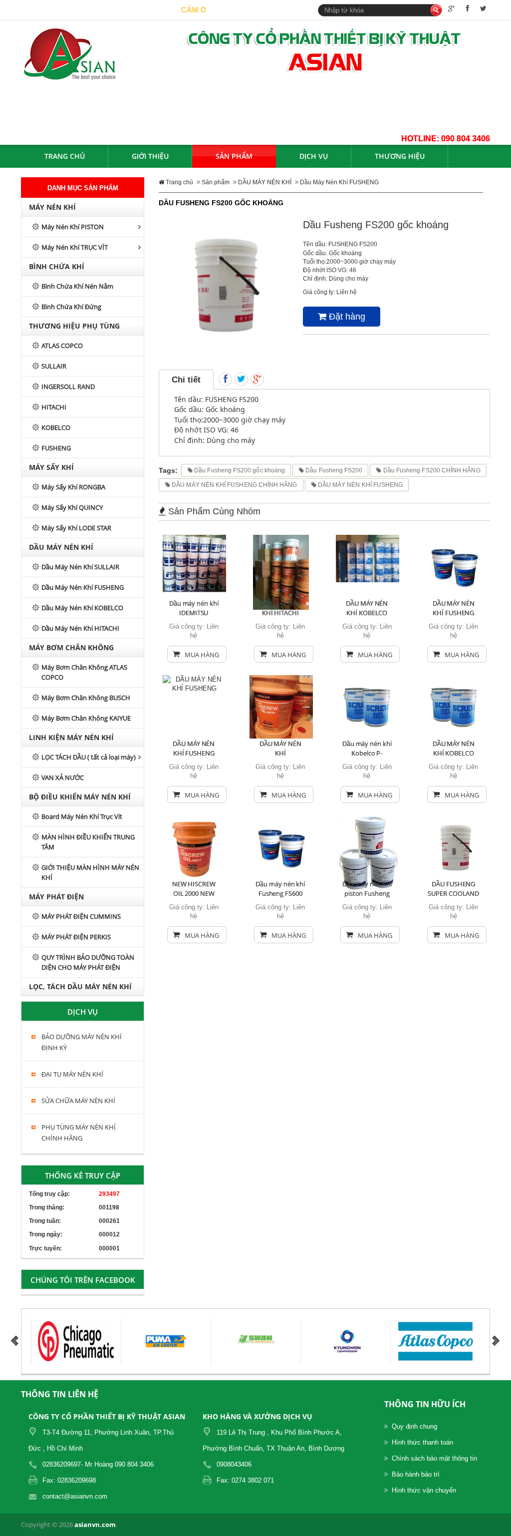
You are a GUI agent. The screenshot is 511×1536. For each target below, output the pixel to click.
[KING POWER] (284, 1340)
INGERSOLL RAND (68, 386)
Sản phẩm (216, 182)
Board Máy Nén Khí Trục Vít (81, 816)
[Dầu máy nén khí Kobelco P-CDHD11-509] (368, 706)
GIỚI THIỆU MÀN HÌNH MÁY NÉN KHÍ (90, 872)
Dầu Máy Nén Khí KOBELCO (82, 607)
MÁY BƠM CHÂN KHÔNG (71, 647)
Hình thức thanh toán (422, 1442)
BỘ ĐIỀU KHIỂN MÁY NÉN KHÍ (80, 796)
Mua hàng (202, 654)
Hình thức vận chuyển (424, 1490)
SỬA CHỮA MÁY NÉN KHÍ (78, 1100)
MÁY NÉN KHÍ (52, 207)
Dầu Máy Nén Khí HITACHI (80, 628)
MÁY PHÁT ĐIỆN (56, 896)
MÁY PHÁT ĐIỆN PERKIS (76, 936)
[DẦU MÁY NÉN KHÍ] (281, 706)
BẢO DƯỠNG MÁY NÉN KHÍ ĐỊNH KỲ (81, 1042)
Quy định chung (414, 1426)
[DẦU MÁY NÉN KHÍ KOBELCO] (367, 558)
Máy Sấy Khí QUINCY (72, 507)
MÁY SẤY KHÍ (51, 467)
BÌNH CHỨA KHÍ (56, 266)
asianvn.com (95, 1524)
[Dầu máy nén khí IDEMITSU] (194, 563)
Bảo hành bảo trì (416, 1474)
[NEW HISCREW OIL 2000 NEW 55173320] (195, 846)
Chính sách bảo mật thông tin (434, 1458)
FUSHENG (56, 447)
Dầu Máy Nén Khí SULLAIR (80, 566)
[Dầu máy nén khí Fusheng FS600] (281, 846)
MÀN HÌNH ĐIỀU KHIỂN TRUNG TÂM (88, 841)
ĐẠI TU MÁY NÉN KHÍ (72, 1074)
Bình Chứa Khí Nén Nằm (77, 286)
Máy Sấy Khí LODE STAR (76, 527)
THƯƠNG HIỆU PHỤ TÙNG (74, 326)
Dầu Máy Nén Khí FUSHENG (82, 587)
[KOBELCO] (194, 1340)
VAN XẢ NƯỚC (62, 777)
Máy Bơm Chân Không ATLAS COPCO (84, 672)
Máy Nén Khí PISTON (72, 226)
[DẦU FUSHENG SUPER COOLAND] (455, 846)
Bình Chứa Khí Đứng (71, 306)
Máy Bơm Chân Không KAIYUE (86, 718)
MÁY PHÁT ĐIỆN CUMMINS (81, 916)
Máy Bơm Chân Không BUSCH (85, 697)
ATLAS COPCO (62, 345)
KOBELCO (55, 427)
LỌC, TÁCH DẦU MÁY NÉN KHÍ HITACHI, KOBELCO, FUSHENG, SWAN (81, 989)
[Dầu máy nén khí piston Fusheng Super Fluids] (367, 852)
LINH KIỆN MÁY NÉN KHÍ (71, 737)
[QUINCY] (463, 1340)
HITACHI (53, 406)
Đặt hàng (345, 317)
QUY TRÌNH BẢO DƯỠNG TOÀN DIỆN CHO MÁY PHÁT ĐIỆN (87, 962)
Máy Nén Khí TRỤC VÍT (74, 247)
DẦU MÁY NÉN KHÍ (61, 547)
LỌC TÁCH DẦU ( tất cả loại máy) (88, 757)
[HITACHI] (104, 1340)
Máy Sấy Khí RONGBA (73, 486)
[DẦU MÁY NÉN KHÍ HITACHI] (281, 571)
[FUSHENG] (373, 1340)
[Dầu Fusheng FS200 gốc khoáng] (223, 283)
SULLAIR (53, 366)
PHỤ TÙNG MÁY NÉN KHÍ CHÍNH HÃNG (78, 1133)
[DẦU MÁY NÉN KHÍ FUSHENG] (455, 566)
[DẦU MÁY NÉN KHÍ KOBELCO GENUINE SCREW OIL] (455, 706)
